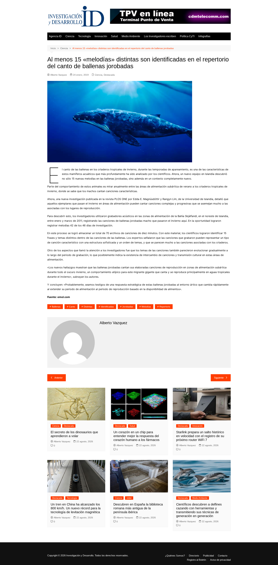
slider (129, 498)
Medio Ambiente (131, 36)
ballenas (56, 306)
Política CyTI (187, 36)
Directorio (194, 555)
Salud (114, 36)
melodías (146, 306)
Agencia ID (55, 36)
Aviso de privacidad (220, 560)
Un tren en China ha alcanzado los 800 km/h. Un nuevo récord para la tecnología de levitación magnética (76, 508)
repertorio (164, 306)
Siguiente (219, 377)
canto (72, 306)
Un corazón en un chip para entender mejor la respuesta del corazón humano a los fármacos (136, 436)
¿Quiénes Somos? (175, 555)
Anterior (58, 377)
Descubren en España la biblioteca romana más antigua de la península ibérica (138, 508)
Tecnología (84, 36)
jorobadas (127, 306)
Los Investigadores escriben (160, 36)
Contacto (222, 555)
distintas (88, 306)
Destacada (109, 75)
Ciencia (69, 36)
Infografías (204, 36)
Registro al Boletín (196, 560)
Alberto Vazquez (58, 75)
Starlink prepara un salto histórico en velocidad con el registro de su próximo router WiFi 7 (200, 436)
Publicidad (208, 555)
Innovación (101, 36)
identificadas (107, 306)
